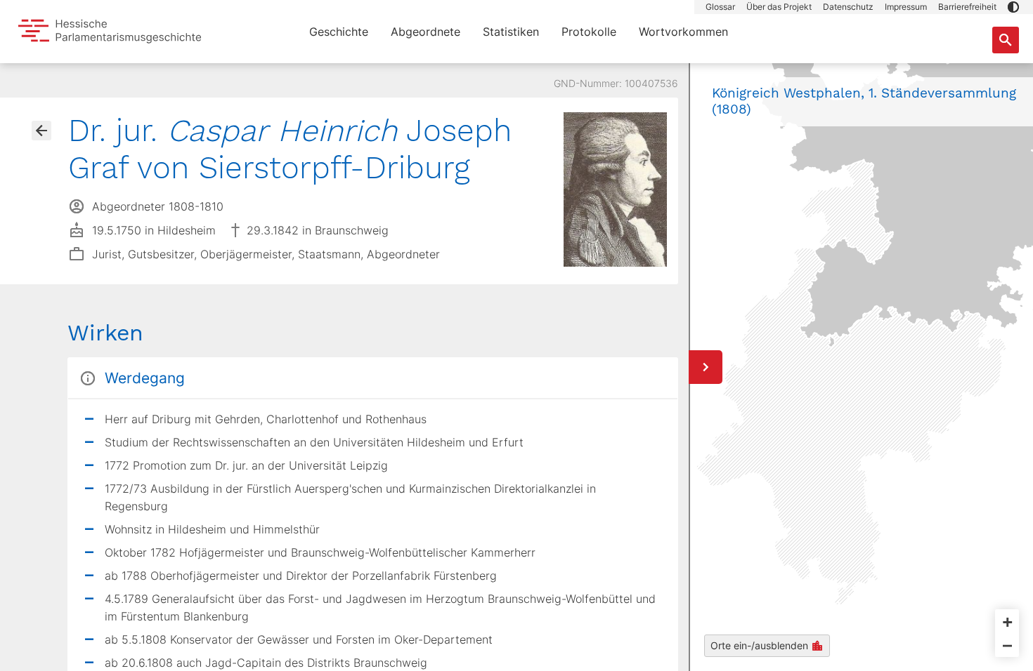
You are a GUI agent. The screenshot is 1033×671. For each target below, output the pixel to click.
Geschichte (338, 32)
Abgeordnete (425, 32)
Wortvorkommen (683, 32)
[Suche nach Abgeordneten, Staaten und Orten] (1005, 40)
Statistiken (511, 32)
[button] (1013, 7)
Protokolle (588, 32)
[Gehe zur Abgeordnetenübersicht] (41, 130)
